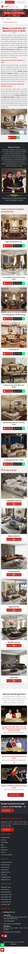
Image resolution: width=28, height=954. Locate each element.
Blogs (2, 845)
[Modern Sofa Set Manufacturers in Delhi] (14, 521)
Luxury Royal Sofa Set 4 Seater (14, 460)
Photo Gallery (4, 842)
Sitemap (3, 852)
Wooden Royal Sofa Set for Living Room (13, 423)
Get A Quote (8, 246)
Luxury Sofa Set (14, 571)
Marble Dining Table (6, 899)
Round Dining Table (6, 892)
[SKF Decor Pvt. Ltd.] (8, 6)
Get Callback (18, 246)
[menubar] (25, 6)
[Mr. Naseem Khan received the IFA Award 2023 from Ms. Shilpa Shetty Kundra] (14, 181)
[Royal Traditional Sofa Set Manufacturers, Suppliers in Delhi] (14, 227)
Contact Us (4, 847)
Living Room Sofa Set (13, 501)
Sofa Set (8, 19)
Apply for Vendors (9, 2)
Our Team (3, 840)
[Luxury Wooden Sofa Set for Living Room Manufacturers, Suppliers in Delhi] (14, 262)
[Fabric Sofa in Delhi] (14, 663)
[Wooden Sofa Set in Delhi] (14, 627)
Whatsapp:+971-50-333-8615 (12, 932)
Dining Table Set (5, 889)
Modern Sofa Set (14, 536)
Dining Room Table (6, 887)
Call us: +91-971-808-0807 (12, 806)
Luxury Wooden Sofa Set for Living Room (14, 278)
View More (6, 829)
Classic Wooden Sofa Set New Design (14, 315)
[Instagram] (5, 935)
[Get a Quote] (2, 950)
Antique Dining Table (6, 894)
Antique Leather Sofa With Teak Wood (14, 386)
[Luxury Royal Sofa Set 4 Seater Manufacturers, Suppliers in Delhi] (14, 445)
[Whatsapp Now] (18, 137)
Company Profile (5, 837)
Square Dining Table (6, 897)
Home (2, 19)
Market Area (4, 850)
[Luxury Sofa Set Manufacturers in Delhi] (14, 556)
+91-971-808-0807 (9, 921)
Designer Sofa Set (5, 879)
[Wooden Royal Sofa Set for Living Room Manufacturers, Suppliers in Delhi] (14, 408)
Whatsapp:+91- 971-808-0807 (12, 924)
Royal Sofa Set (14, 607)
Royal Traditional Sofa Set (13, 242)
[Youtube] (2, 935)
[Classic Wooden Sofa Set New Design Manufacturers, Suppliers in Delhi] (14, 300)
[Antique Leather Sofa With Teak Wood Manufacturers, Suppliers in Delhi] (14, 370)
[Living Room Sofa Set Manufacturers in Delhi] (14, 486)
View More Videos (14, 795)
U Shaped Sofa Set (6, 877)
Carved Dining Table (6, 902)
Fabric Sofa (14, 678)
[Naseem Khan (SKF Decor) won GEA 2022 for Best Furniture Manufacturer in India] (14, 774)
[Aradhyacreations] (2, 2)
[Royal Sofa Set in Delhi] (14, 592)
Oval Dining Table (5, 904)
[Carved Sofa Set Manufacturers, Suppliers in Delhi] (14, 335)
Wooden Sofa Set (14, 642)
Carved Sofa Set (14, 349)
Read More (9, 504)
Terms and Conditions (6, 855)
